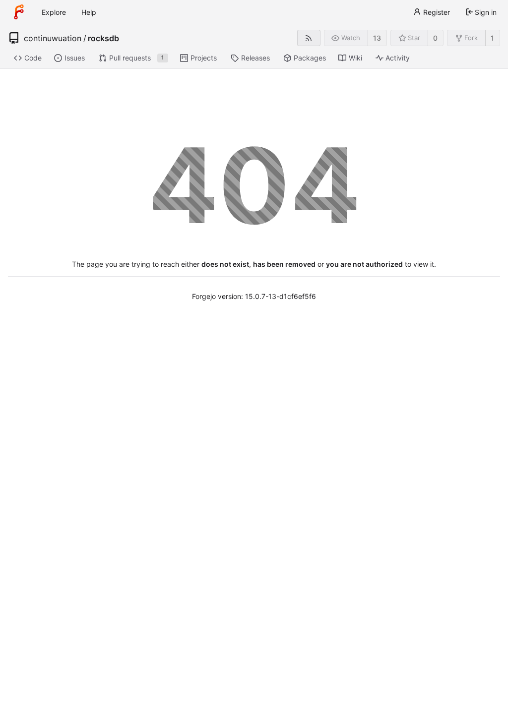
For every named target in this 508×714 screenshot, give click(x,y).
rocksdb (103, 38)
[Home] (19, 12)
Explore (54, 12)
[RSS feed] (308, 38)
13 (377, 38)
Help (88, 12)
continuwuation (52, 38)
